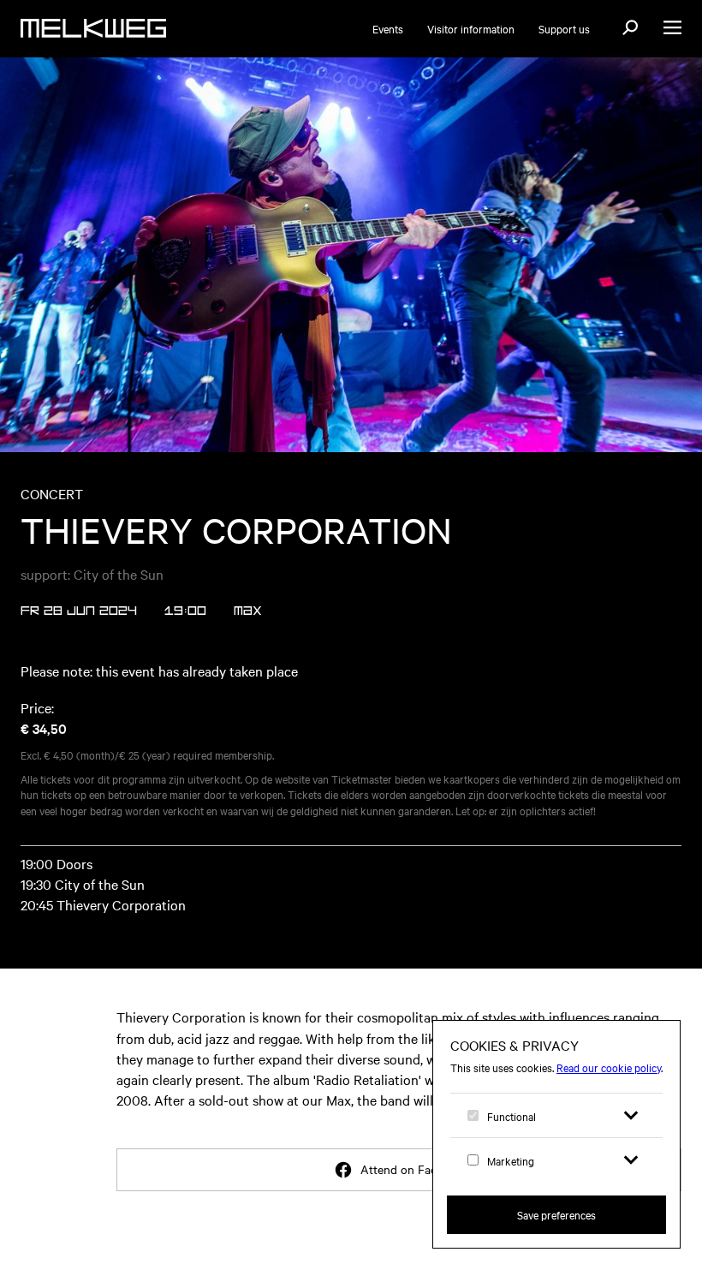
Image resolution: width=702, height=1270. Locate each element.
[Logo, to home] (93, 28)
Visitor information (471, 28)
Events (387, 28)
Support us (564, 28)
